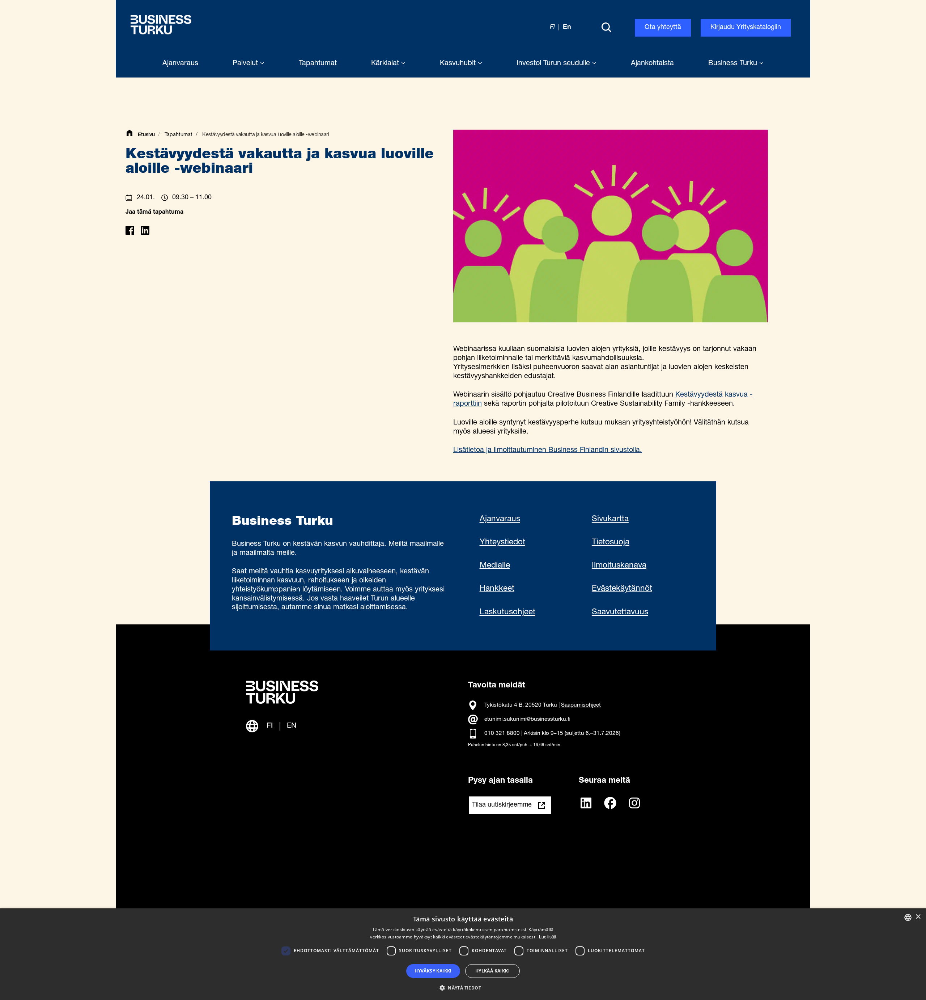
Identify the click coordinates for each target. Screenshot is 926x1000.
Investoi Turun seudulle (554, 63)
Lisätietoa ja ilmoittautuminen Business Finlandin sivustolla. (547, 450)
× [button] (918, 917)
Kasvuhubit (459, 63)
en (567, 27)
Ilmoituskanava (619, 566)
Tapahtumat (178, 135)
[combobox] (908, 917)
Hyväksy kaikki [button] (433, 971)
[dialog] (463, 954)
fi (552, 27)
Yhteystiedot (502, 543)
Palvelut (246, 63)
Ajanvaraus (500, 519)
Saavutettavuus (620, 612)
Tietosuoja (610, 543)
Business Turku (733, 63)
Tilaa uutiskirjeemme (502, 805)
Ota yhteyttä (663, 27)
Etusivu (146, 135)
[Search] (606, 27)
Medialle (495, 566)
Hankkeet (497, 589)
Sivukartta (610, 519)
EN (291, 726)
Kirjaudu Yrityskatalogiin (745, 27)
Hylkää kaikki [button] (492, 971)
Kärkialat (386, 63)
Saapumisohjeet (581, 705)
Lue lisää (547, 937)
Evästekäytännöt (622, 589)
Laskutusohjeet (507, 612)
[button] (463, 987)
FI (270, 726)
